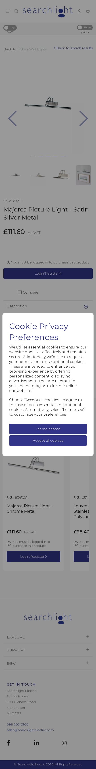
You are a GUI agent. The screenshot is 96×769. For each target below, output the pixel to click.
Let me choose (48, 429)
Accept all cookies (48, 440)
